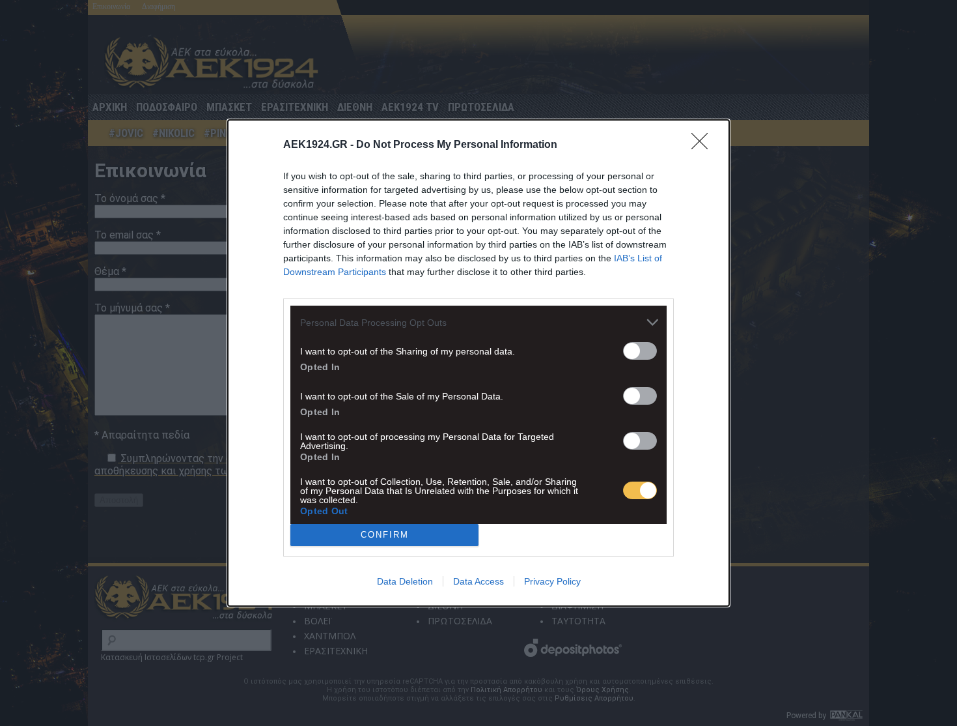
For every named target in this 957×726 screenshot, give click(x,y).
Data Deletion (405, 581)
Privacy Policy (552, 581)
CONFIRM (385, 535)
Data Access (478, 581)
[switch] (640, 351)
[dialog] (478, 362)
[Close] (703, 145)
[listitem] (478, 322)
